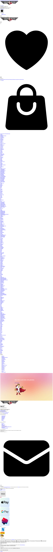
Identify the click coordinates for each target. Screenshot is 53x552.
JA (0, 551)
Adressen (8, 79)
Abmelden (2, 5)
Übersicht (1, 79)
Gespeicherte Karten (21, 79)
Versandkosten (13, 539)
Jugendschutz (3, 427)
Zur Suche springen (8, 0)
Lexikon (3, 420)
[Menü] (1, 16)
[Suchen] (0, 23)
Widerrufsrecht (3, 424)
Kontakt (3, 371)
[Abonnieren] (1, 485)
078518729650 (2, 410)
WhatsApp (3, 418)
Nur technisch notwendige (3, 545)
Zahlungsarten (11, 79)
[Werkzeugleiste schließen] (25, 542)
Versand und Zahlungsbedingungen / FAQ (6, 426)
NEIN (1, 551)
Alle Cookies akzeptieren (12, 545)
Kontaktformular (6, 413)
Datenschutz (3, 425)
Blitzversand (3, 417)
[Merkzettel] (26, 76)
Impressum (3, 423)
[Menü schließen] (0, 78)
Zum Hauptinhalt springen (3, 0)
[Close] (0, 546)
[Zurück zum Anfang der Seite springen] (1, 544)
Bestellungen (14, 79)
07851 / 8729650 (4, 14)
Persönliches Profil (5, 79)
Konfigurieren (8, 545)
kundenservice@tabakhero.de (5, 412)
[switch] (2, 540)
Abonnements (17, 79)
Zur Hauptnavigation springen (14, 0)
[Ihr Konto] (1, 77)
